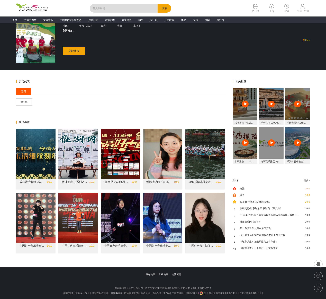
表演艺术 (110, 20)
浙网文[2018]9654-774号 (76, 293)
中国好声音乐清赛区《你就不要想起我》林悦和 (159, 245)
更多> (307, 180)
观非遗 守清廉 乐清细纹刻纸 (32, 182)
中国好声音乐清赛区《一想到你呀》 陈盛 (74, 245)
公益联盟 (169, 20)
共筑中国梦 (30, 20)
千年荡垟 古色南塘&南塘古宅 (276, 122)
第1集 (24, 102)
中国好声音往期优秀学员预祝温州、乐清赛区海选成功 (201, 245)
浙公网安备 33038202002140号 (221, 293)
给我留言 (176, 274)
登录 (299, 11)
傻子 (242, 195)
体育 (183, 20)
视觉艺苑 (93, 20)
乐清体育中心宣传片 (297, 161)
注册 (306, 11)
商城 (207, 20)
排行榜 (220, 20)
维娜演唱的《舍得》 (158, 182)
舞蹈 (242, 188)
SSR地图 (163, 274)
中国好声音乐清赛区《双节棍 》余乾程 (32, 245)
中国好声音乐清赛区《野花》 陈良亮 (117, 245)
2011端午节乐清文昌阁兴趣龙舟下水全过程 (262, 235)
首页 (14, 20)
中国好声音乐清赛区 (70, 20)
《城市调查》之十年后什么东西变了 (259, 248)
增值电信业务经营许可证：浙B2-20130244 (147, 293)
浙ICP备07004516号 (251, 293)
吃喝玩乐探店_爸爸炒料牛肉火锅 (278, 161)
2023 (89, 25)
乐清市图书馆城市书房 (246, 122)
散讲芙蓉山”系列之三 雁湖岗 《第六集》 (74, 182)
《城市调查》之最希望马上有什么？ (259, 241)
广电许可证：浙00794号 (184, 293)
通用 (23, 91)
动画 (140, 20)
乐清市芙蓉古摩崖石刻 (299, 122)
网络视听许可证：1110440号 (107, 293)
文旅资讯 (48, 20)
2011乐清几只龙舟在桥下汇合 (201, 182)
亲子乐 (153, 20)
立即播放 (73, 50)
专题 (195, 20)
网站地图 (150, 274)
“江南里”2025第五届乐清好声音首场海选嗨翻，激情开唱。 (117, 182)
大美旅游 (126, 20)
